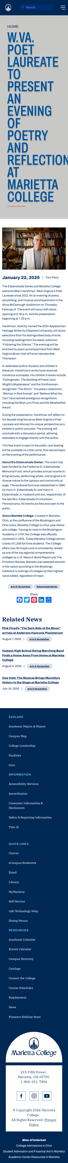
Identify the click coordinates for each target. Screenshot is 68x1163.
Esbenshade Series (47, 586)
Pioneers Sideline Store (25, 1017)
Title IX (14, 827)
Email (13, 872)
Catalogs (14, 968)
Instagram (34, 1095)
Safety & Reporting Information (30, 817)
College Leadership (22, 745)
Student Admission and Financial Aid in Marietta (34, 1151)
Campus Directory (21, 959)
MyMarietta (17, 892)
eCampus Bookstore (22, 863)
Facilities (15, 755)
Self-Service (17, 901)
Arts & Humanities (39, 639)
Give (12, 765)
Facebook (21, 1095)
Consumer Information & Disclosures (26, 805)
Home (12, 26)
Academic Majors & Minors (27, 726)
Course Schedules (21, 988)
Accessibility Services (24, 784)
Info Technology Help (23, 911)
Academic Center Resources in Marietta (34, 1156)
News (12, 1007)
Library (14, 882)
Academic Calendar (22, 939)
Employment (17, 997)
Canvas (14, 853)
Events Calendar (20, 949)
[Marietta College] (8, 8)
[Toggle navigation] (63, 7)
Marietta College (34, 1047)
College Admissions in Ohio (34, 1145)
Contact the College (22, 978)
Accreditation (18, 793)
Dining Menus (18, 920)
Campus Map (18, 736)
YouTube (46, 1095)
